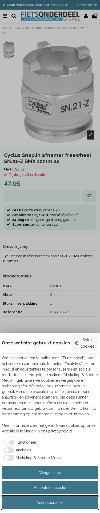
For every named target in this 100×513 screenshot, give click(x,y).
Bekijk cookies (87, 343)
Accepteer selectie (50, 488)
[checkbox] (19, 443)
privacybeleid (60, 431)
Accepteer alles (50, 502)
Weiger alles (50, 473)
